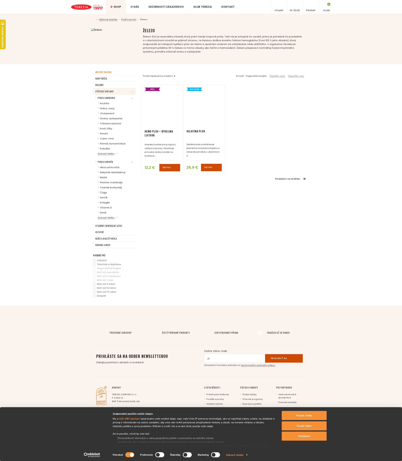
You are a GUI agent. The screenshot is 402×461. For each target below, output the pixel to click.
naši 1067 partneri (129, 418)
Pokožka (105, 148)
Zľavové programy (252, 399)
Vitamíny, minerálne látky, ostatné (108, 229)
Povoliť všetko (304, 415)
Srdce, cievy (107, 108)
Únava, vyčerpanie (111, 118)
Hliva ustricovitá (110, 167)
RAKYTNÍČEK (101, 78)
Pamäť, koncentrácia (113, 143)
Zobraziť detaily (235, 454)
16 (304, 178)
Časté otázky (249, 394)
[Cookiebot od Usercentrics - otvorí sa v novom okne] (92, 455)
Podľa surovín (105, 161)
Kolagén (105, 202)
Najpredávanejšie (256, 76)
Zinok (103, 212)
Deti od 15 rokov (106, 291)
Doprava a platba (251, 403)
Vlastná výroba (214, 403)
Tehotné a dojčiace (109, 264)
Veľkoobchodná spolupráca (287, 396)
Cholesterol (107, 113)
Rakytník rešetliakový (112, 172)
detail (167, 167)
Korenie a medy (103, 245)
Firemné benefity (287, 402)
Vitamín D (106, 207)
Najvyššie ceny (296, 76)
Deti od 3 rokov (106, 284)
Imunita (104, 103)
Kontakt (228, 7)
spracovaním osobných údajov (258, 365)
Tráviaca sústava (110, 123)
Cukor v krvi (107, 138)
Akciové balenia (103, 72)
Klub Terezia (202, 7)
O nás (134, 7)
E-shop (116, 7)
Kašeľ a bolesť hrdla (106, 238)
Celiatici (102, 260)
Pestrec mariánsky (111, 182)
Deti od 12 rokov (106, 288)
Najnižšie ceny (277, 76)
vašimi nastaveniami (211, 446)
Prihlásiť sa (279, 358)
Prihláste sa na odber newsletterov (132, 358)
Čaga (103, 192)
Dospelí (101, 295)
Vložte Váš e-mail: (215, 351)
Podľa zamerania (106, 97)
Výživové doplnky (104, 91)
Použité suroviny (215, 399)
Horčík (103, 197)
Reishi (103, 177)
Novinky (99, 85)
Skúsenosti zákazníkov (166, 7)
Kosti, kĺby (106, 128)
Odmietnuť (304, 436)
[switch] (159, 454)
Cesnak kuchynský (111, 187)
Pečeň (104, 133)
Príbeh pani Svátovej (217, 394)
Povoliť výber (304, 425)
